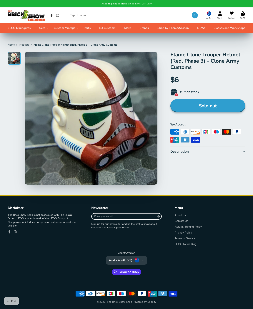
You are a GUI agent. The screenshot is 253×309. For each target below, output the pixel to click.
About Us (180, 215)
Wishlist (231, 15)
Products (24, 44)
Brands (144, 28)
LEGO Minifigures (19, 28)
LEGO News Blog (185, 244)
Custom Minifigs (64, 28)
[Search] (195, 15)
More (127, 28)
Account (220, 15)
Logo (26, 15)
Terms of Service (185, 238)
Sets (42, 28)
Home (11, 44)
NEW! (201, 28)
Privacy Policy (183, 232)
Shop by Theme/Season (173, 28)
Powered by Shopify (144, 301)
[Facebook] (51, 15)
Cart (242, 15)
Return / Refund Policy (188, 226)
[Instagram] (57, 15)
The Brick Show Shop (119, 301)
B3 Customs (107, 28)
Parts (87, 28)
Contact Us (181, 220)
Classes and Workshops (229, 28)
